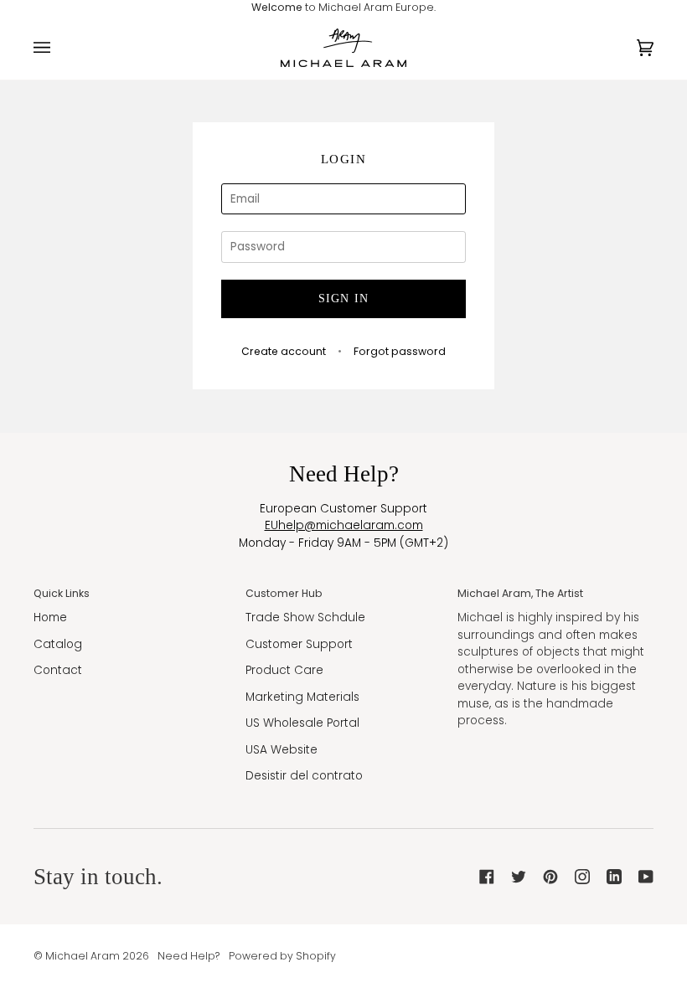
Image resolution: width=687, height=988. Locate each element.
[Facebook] (486, 876)
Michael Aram (82, 956)
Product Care (284, 670)
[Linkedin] (614, 876)
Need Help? (189, 956)
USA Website (281, 750)
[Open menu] (59, 48)
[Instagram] (582, 876)
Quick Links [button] (62, 593)
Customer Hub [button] (284, 593)
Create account (283, 351)
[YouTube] (645, 876)
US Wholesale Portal (302, 723)
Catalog (58, 644)
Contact (58, 670)
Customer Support (299, 644)
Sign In (343, 298)
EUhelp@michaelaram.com (344, 525)
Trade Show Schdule (305, 617)
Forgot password (400, 351)
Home (50, 617)
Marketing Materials (302, 697)
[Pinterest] (550, 876)
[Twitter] (518, 876)
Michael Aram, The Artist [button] (520, 593)
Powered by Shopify (282, 956)
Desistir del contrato (304, 776)
